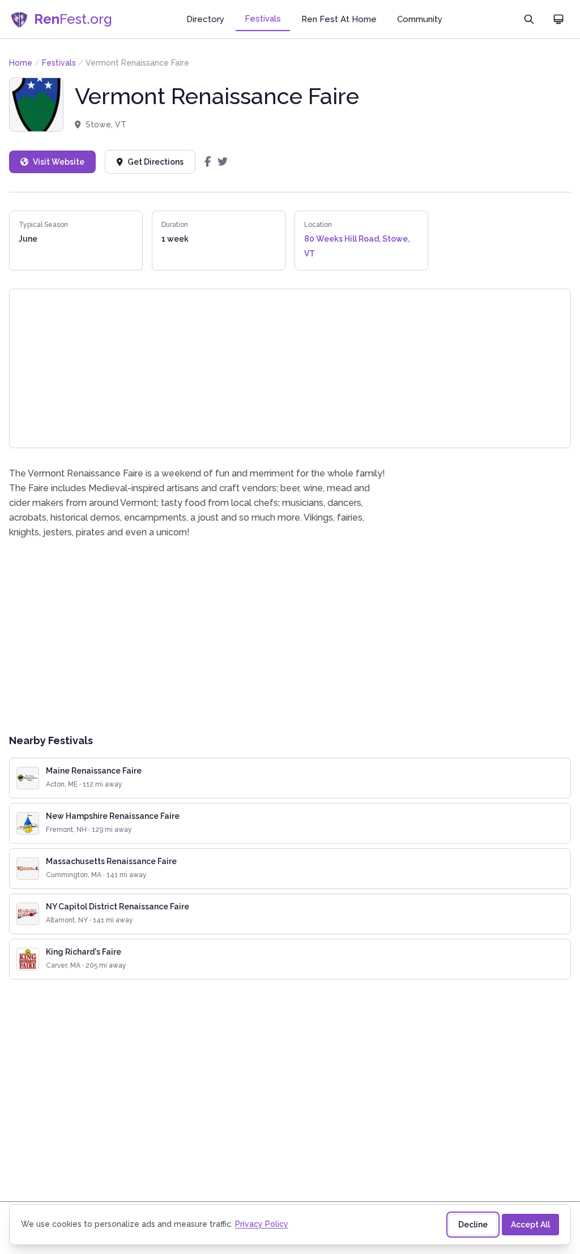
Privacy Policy (261, 1224)
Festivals (263, 19)
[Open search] (529, 19)
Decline (473, 1224)
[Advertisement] (290, 636)
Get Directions (155, 161)
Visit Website (58, 161)
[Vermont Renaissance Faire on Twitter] (223, 162)
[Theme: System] (558, 19)
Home (20, 62)
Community (419, 19)
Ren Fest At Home (339, 19)
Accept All (530, 1224)
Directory (205, 19)
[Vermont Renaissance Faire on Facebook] (207, 162)
